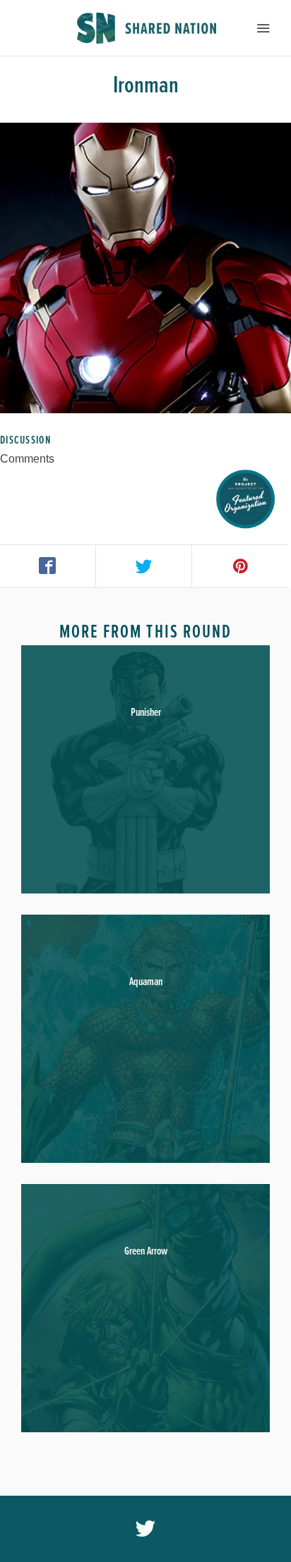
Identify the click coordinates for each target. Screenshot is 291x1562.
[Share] (48, 566)
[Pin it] (240, 566)
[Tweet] (144, 566)
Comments (27, 459)
